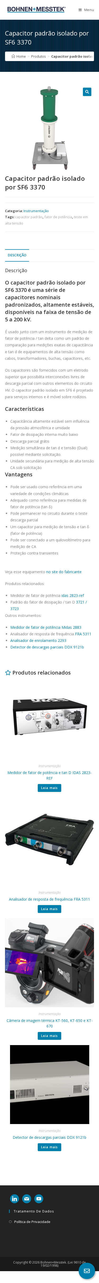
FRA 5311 (83, 633)
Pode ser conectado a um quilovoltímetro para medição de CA (50, 543)
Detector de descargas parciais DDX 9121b (47, 647)
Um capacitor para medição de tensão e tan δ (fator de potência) (49, 530)
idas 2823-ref (73, 595)
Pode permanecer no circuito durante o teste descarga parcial (48, 516)
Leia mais (49, 788)
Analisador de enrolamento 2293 (38, 640)
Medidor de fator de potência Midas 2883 (45, 627)
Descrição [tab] (17, 255)
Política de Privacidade (32, 1221)
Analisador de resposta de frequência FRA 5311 (49, 899)
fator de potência (58, 216)
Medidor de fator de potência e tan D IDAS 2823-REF (49, 775)
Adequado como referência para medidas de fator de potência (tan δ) (48, 503)
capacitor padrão (29, 216)
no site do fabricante (64, 571)
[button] (87, 92)
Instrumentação (36, 210)
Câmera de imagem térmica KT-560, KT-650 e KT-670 (50, 1023)
